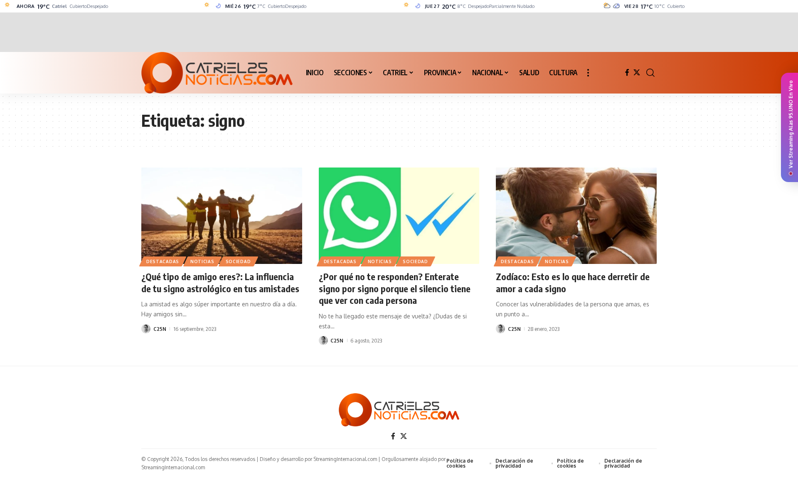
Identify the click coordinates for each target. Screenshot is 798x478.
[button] (588, 73)
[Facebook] (627, 72)
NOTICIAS (202, 261)
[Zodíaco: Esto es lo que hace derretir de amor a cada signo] (576, 216)
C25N (159, 328)
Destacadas (162, 261)
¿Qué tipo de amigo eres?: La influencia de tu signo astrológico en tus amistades (220, 282)
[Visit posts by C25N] (145, 328)
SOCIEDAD (238, 261)
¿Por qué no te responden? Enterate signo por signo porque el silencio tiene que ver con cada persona (394, 288)
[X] (636, 72)
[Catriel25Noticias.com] (217, 73)
